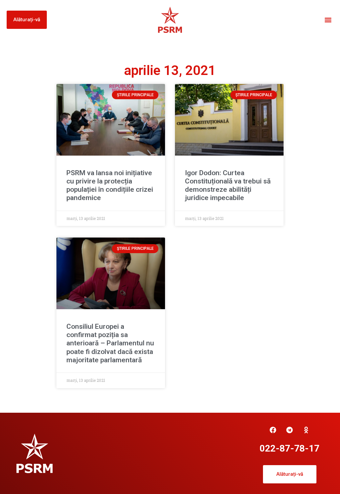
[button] (327, 19)
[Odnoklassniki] (306, 430)
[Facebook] (273, 430)
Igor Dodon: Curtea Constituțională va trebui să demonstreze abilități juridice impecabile (228, 185)
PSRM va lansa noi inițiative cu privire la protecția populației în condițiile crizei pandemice (109, 185)
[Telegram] (289, 430)
